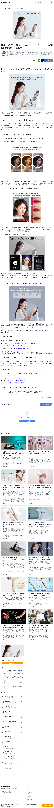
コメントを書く (47, 404)
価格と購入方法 (7, 680)
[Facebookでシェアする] (45, 60)
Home (28, 789)
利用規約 (29, 796)
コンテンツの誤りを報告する (46, 397)
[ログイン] (51, 2)
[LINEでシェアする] (39, 60)
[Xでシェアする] (42, 60)
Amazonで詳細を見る (13, 663)
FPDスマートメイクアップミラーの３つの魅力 (13, 676)
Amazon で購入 (48, 805)
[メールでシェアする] (51, 60)
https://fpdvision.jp (15, 378)
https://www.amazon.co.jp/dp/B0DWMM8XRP (24, 343)
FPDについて (6, 684)
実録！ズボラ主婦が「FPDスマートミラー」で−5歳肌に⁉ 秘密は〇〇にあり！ (22, 804)
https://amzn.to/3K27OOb (17, 345)
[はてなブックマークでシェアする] (48, 60)
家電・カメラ (8, 8)
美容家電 (16, 8)
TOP (2, 8)
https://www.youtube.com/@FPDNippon (17, 382)
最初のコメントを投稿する (27, 421)
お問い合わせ (30, 799)
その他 (21, 8)
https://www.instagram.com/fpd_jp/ (16, 380)
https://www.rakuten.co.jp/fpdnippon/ (20, 348)
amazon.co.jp (7, 806)
